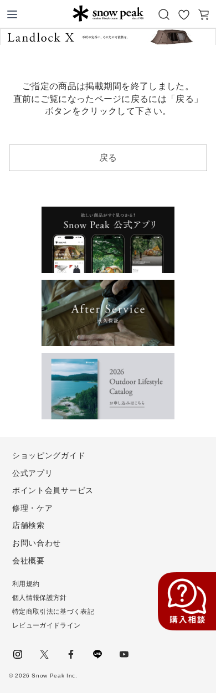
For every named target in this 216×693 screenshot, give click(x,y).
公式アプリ (32, 473)
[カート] (203, 14)
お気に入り (184, 14)
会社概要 (28, 560)
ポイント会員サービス (53, 490)
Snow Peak (108, 13)
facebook (71, 654)
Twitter (44, 654)
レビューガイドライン (46, 625)
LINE (97, 654)
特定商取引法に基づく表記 (53, 611)
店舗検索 (28, 525)
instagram (18, 654)
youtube (124, 654)
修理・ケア (32, 508)
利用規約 (25, 584)
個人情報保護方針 (39, 598)
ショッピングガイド (48, 455)
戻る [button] (108, 157)
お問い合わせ (36, 542)
